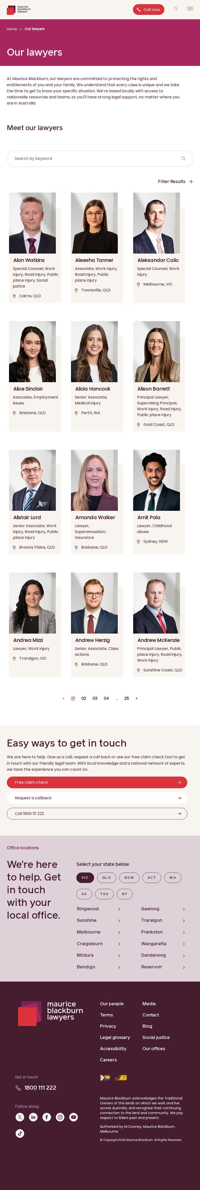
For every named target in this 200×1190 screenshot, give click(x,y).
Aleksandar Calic (158, 260)
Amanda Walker (95, 517)
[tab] (85, 877)
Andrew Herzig (92, 640)
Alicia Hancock (92, 388)
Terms (106, 1015)
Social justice (156, 1038)
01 (73, 698)
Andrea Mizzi (28, 640)
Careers (108, 1060)
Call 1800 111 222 (29, 813)
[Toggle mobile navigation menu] (190, 8)
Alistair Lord (27, 517)
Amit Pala (149, 517)
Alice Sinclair (28, 388)
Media (149, 1004)
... (117, 698)
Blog (147, 1026)
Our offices (153, 1049)
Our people (112, 1004)
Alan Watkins (29, 260)
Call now (152, 9)
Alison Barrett (154, 388)
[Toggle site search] (175, 8)
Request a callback (33, 798)
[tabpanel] (134, 937)
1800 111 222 (40, 1088)
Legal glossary (115, 1038)
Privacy (108, 1026)
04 (106, 698)
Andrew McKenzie (159, 640)
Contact (150, 1015)
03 (95, 698)
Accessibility (113, 1049)
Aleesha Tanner (94, 260)
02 (83, 698)
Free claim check (31, 782)
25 (126, 698)
